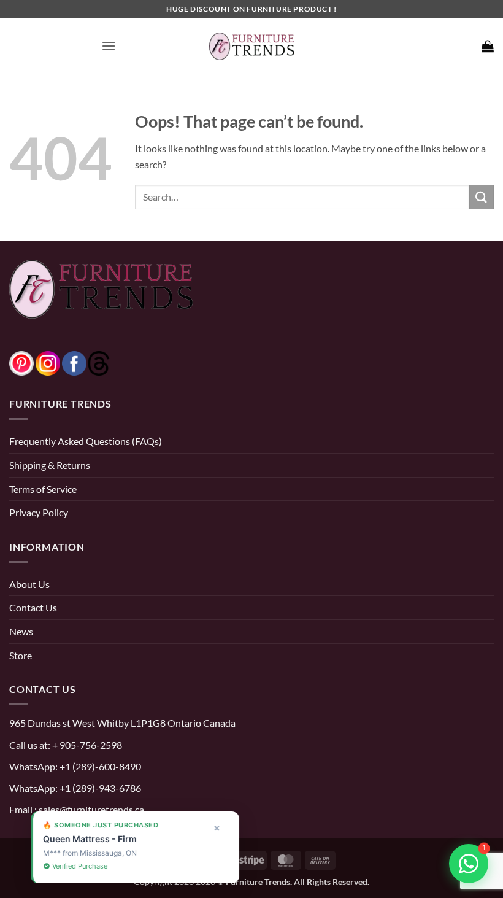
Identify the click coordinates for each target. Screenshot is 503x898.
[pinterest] (21, 362)
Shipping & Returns (49, 465)
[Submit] (481, 197)
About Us (29, 584)
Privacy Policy (38, 512)
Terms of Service (43, 489)
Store (20, 655)
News (21, 631)
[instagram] (48, 362)
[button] (108, 46)
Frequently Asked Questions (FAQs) (85, 441)
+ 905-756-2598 (86, 745)
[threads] (86, 362)
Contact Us (33, 607)
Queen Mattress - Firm (74, 839)
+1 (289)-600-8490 (99, 766)
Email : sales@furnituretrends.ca (76, 809)
